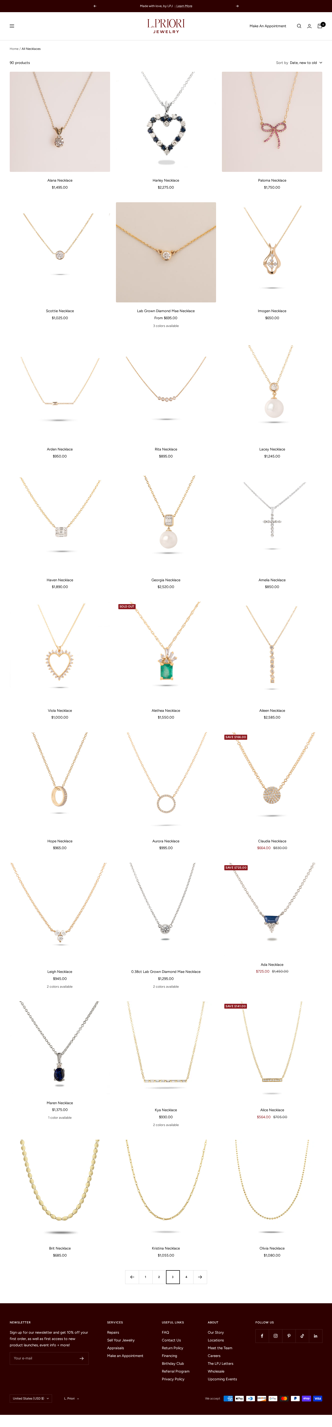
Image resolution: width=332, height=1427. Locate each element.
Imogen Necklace (272, 311)
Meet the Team (220, 1348)
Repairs (113, 1332)
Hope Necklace (59, 841)
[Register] (82, 1358)
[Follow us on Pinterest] (289, 1336)
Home (14, 49)
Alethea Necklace (166, 710)
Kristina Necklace (166, 1248)
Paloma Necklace (272, 180)
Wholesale (216, 1371)
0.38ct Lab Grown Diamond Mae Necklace (166, 971)
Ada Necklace (272, 964)
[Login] (309, 26)
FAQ (165, 1332)
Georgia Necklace (165, 580)
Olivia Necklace (272, 1248)
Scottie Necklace (60, 311)
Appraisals (115, 1348)
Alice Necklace (272, 1110)
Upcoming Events (222, 1379)
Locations (216, 1340)
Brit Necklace (60, 1248)
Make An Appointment (268, 26)
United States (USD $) (28, 1398)
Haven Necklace (60, 580)
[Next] (200, 1277)
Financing (169, 1356)
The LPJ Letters (220, 1363)
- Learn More (183, 6)
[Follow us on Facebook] (262, 1336)
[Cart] (319, 26)
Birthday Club (173, 1363)
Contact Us (171, 1340)
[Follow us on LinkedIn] (315, 1336)
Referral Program (176, 1371)
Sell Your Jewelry (121, 1340)
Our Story (216, 1332)
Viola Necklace (60, 710)
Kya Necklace (166, 1110)
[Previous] (132, 1277)
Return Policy (172, 1348)
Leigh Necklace (59, 971)
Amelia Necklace (272, 580)
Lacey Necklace (272, 449)
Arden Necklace (60, 449)
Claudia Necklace (272, 841)
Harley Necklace (166, 180)
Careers (214, 1356)
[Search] (299, 26)
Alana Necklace (59, 180)
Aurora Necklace (165, 841)
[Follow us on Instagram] (275, 1336)
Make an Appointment (125, 1356)
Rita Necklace (166, 449)
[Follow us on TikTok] (302, 1336)
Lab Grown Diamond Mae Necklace (166, 311)
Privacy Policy (173, 1379)
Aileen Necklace (272, 710)
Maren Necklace (60, 1103)
